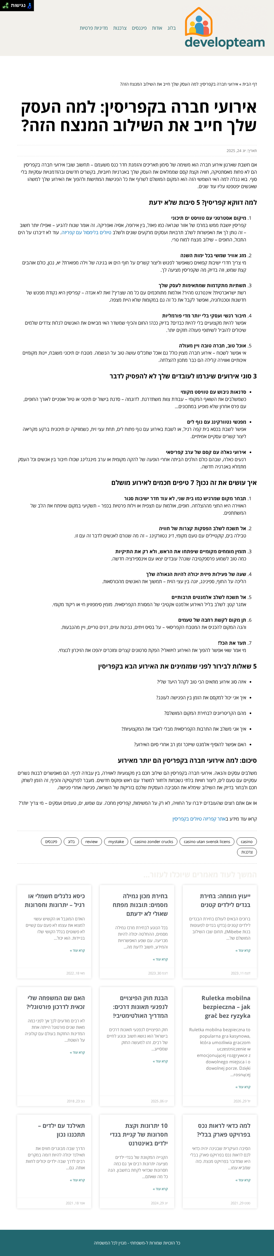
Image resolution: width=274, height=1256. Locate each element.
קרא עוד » (242, 950)
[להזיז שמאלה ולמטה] (4, 7)
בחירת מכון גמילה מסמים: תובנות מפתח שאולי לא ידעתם (140, 904)
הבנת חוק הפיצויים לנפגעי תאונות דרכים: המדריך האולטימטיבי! (140, 1006)
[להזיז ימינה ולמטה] (7, 7)
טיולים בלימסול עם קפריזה (86, 232)
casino (247, 841)
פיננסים (139, 28)
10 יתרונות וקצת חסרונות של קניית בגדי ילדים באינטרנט (139, 1134)
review (91, 841)
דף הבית (249, 84)
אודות (157, 28)
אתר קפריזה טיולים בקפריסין (199, 818)
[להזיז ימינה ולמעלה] (7, 4)
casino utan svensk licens (207, 841)
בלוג (172, 28)
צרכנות (120, 28)
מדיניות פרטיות (94, 28)
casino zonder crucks (154, 841)
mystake (116, 841)
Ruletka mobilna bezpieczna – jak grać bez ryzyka (225, 1006)
